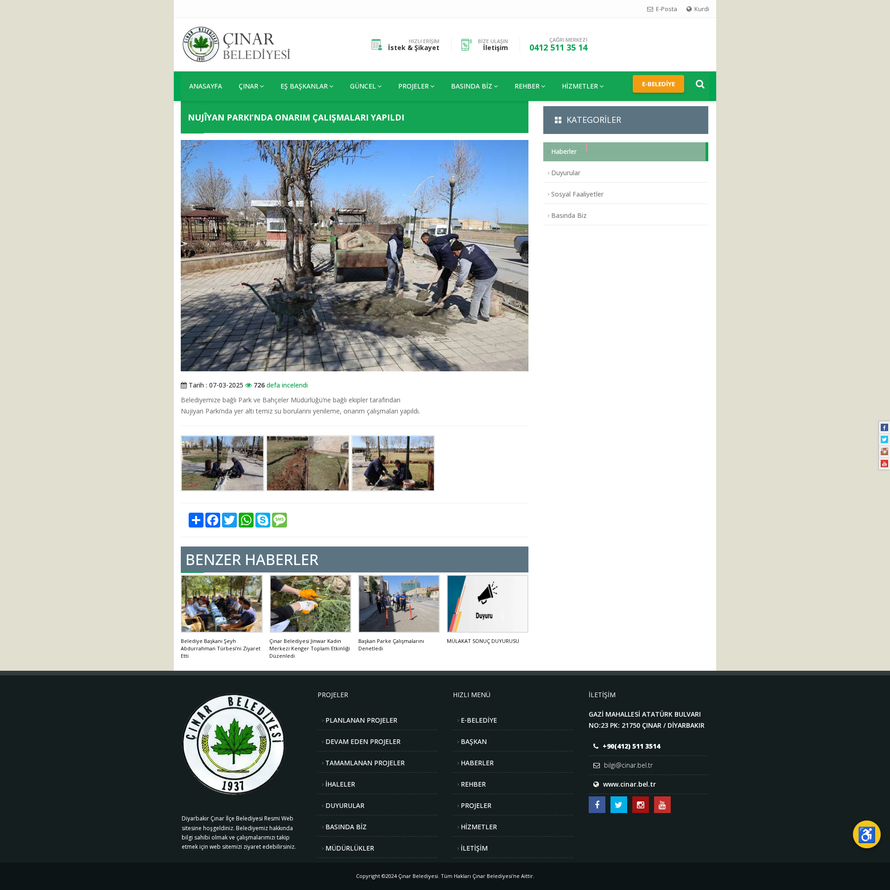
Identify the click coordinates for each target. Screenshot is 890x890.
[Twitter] (884, 439)
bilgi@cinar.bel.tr (628, 765)
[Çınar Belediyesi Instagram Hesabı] (640, 804)
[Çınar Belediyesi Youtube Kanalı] (662, 804)
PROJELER (413, 86)
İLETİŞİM (474, 848)
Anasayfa (205, 86)
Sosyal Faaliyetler (577, 194)
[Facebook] (884, 427)
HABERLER (477, 762)
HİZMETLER (580, 86)
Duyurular (565, 172)
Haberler (564, 151)
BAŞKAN (474, 741)
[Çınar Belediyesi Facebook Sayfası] (597, 804)
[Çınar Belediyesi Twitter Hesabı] (618, 804)
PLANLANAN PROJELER (361, 720)
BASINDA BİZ (346, 826)
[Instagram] (884, 451)
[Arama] (700, 83)
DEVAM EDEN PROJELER (362, 741)
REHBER (527, 86)
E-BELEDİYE (479, 720)
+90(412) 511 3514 (631, 746)
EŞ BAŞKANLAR (304, 86)
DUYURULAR (344, 805)
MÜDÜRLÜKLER (349, 848)
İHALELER (340, 784)
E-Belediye (658, 84)
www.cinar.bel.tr (629, 784)
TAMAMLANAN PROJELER (365, 762)
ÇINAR (248, 86)
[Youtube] (884, 463)
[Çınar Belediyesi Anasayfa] (244, 43)
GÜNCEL (363, 86)
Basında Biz (471, 86)
